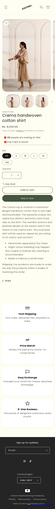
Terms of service (20, 504)
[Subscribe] (46, 450)
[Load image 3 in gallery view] (41, 101)
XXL (7, 162)
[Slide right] (52, 102)
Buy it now (27, 198)
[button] (6, 7)
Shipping (19, 131)
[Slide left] (3, 102)
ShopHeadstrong (26, 496)
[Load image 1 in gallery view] (13, 101)
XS (6, 155)
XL (43, 155)
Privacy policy (40, 499)
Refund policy (24, 499)
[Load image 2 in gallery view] (27, 101)
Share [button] (8, 280)
